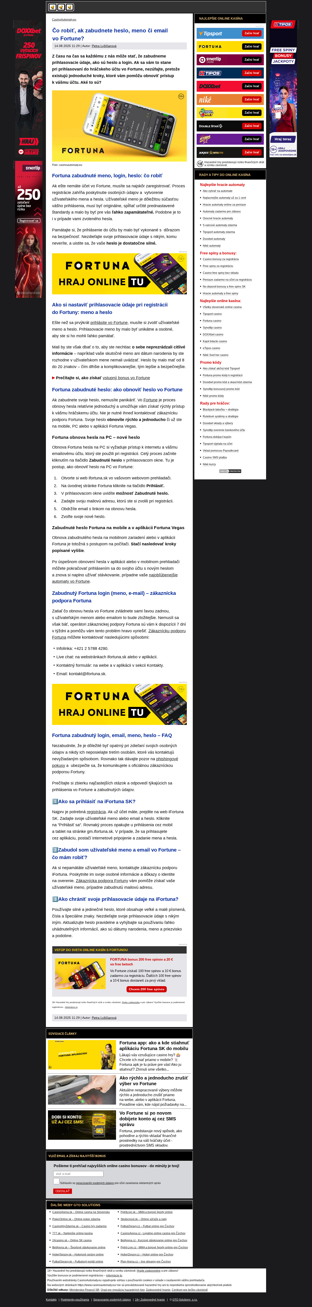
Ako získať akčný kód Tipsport (221, 368)
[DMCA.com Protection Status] (230, 472)
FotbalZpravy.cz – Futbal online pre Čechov (147, 1226)
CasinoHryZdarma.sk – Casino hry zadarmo (79, 1226)
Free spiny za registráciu (218, 266)
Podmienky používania (75, 1299)
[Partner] (283, 156)
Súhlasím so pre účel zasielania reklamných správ (110, 1183)
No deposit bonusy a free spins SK (224, 286)
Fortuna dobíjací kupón (217, 437)
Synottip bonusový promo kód (221, 389)
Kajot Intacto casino (215, 341)
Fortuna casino (212, 320)
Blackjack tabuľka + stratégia (220, 409)
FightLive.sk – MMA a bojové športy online (147, 1212)
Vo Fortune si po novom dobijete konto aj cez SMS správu (147, 1119)
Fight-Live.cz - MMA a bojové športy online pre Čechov (154, 1247)
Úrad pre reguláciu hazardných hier (123, 1289)
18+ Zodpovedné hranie (150, 1299)
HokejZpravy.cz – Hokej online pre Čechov (147, 1254)
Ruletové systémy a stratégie (220, 416)
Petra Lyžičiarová (104, 46)
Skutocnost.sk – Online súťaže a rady (144, 1219)
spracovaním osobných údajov (95, 1183)
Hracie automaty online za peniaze (224, 204)
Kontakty (51, 1299)
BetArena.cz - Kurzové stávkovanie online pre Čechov (154, 1240)
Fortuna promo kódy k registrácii (223, 375)
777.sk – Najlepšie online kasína (72, 1233)
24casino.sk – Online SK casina (72, 1240)
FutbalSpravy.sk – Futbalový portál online (77, 1261)
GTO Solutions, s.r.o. (185, 1299)
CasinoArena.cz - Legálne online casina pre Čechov (153, 1233)
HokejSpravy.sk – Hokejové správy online (78, 1254)
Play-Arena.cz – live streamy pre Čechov (146, 1261)
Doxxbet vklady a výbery (218, 423)
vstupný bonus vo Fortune (126, 378)
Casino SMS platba (215, 457)
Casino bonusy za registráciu (221, 259)
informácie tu (71, 1007)
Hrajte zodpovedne (131, 1002)
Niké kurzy (209, 464)
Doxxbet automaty (214, 238)
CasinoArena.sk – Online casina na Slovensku (81, 1212)
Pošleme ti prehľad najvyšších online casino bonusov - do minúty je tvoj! (116, 1166)
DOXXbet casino (213, 334)
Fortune (150, 400)
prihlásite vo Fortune (109, 322)
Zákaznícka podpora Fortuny (102, 880)
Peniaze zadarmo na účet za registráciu (227, 279)
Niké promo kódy (213, 395)
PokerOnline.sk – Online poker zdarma (76, 1219)
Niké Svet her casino (215, 355)
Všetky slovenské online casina (222, 307)
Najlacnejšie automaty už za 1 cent (224, 197)
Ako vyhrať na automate (218, 191)
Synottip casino (212, 327)
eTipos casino (211, 348)
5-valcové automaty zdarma (220, 225)
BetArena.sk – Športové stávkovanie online (79, 1247)
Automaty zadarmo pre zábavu (222, 211)
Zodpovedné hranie (158, 1289)
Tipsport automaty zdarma (219, 232)
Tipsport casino (212, 314)
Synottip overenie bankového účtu (224, 430)
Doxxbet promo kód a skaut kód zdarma (227, 382)
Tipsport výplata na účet (217, 443)
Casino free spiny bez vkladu (221, 272)
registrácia (96, 812)
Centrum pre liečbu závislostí (190, 1289)
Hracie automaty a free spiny (220, 293)
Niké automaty (212, 245)
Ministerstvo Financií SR (84, 1289)
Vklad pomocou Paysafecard (220, 450)
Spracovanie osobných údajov (112, 1299)
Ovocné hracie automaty (218, 218)
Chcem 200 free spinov (146, 989)
